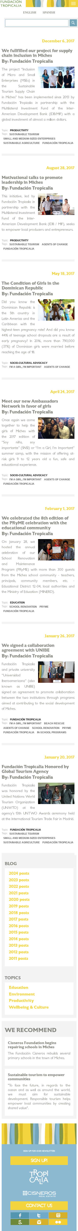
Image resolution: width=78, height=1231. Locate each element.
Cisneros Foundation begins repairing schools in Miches (32, 1045)
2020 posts (19, 900)
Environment (22, 994)
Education (18, 988)
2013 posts (18, 945)
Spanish (49, 12)
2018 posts (19, 913)
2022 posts (19, 886)
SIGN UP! (39, 1160)
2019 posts (19, 906)
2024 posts (19, 873)
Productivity (21, 1001)
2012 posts (18, 952)
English (29, 12)
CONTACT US (39, 1205)
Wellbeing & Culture (29, 1007)
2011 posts (18, 958)
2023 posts (19, 880)
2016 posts (19, 926)
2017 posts (18, 919)
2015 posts (18, 932)
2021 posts (18, 893)
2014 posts (19, 939)
